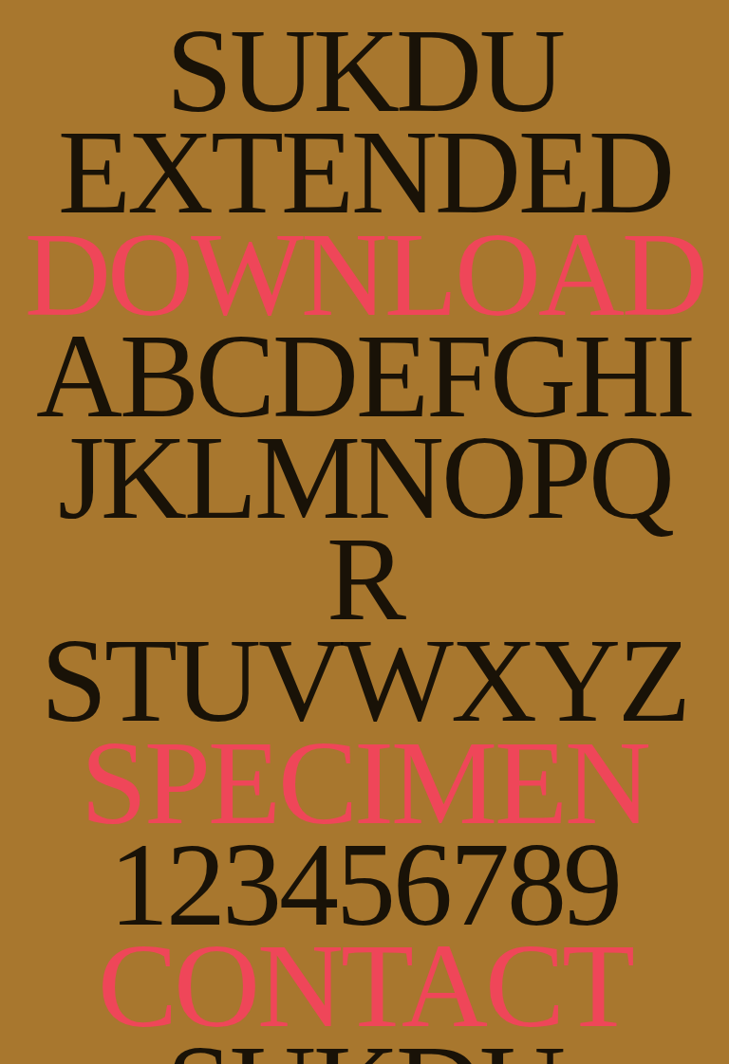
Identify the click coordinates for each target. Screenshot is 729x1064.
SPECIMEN (364, 783)
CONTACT (365, 986)
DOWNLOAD (365, 274)
